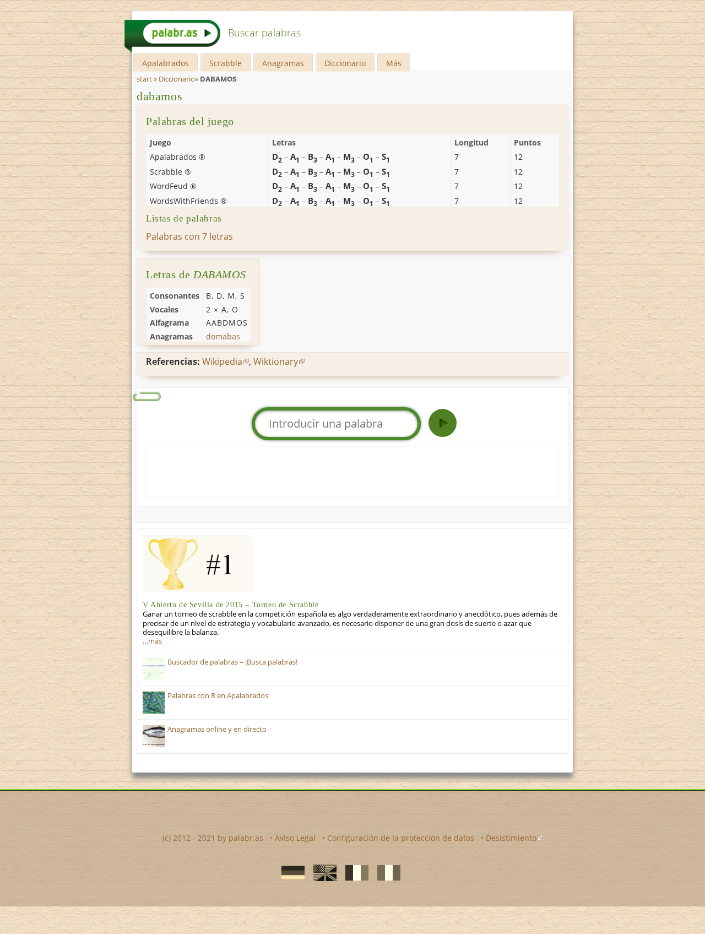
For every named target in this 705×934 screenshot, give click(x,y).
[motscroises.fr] (353, 872)
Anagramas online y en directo (217, 729)
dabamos (159, 96)
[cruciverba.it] (385, 872)
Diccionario (345, 63)
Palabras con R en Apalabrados (217, 695)
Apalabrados (165, 63)
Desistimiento (511, 838)
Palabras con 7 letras (189, 236)
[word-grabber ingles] (322, 872)
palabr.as (246, 838)
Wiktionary (275, 361)
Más (394, 63)
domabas (223, 336)
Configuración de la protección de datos (400, 838)
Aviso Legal (295, 838)
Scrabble (225, 63)
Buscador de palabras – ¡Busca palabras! (232, 662)
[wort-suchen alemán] (290, 872)
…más (152, 641)
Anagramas (283, 63)
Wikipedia (222, 361)
